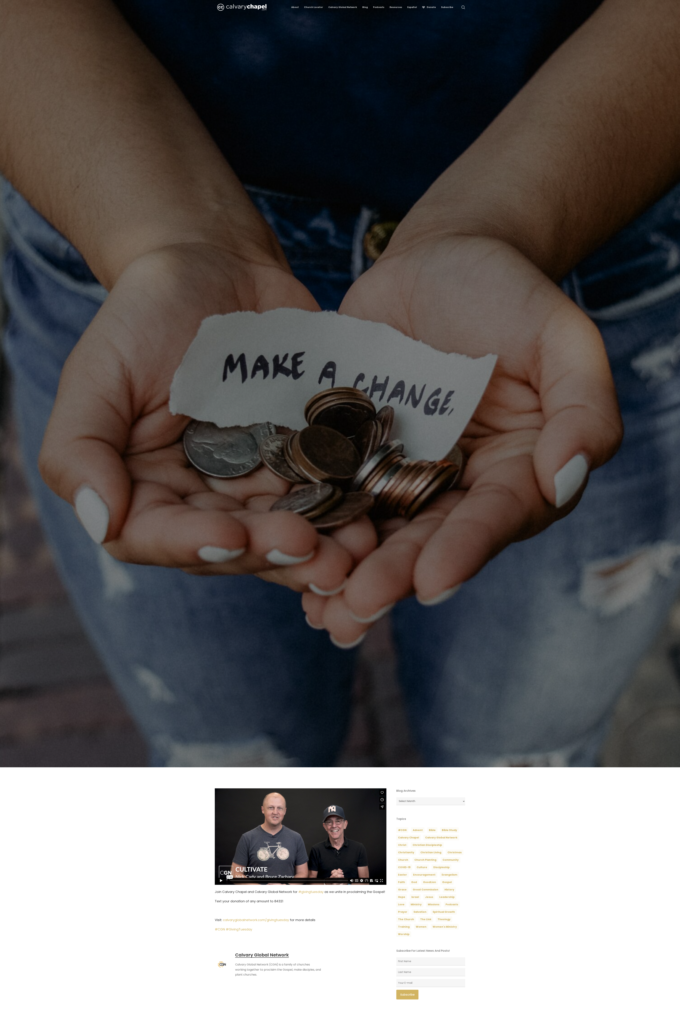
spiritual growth (444, 912)
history (449, 889)
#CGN (402, 830)
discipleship (441, 867)
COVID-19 (404, 867)
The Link (425, 919)
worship (403, 934)
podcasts (452, 904)
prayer (402, 912)
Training (404, 927)
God (414, 882)
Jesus (429, 897)
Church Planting (425, 860)
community (451, 860)
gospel (447, 882)
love (401, 904)
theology (444, 919)
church (403, 860)
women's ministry (445, 927)
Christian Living (430, 852)
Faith (401, 882)
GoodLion (429, 882)
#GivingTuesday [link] (239, 929)
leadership (447, 897)
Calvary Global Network (246, 455)
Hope (401, 897)
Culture (422, 867)
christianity (406, 852)
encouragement (424, 874)
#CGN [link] (220, 929)
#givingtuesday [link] (311, 892)
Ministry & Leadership (307, 455)
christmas (454, 852)
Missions (433, 904)
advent (418, 830)
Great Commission (425, 889)
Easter (402, 874)
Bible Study (449, 830)
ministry (416, 904)
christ (402, 845)
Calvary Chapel (408, 837)
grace (402, 889)
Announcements (278, 455)
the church (406, 919)
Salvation (419, 912)
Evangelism (449, 874)
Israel (415, 897)
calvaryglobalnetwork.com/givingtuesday (256, 920)
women (421, 927)
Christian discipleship (427, 845)
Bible (432, 830)
